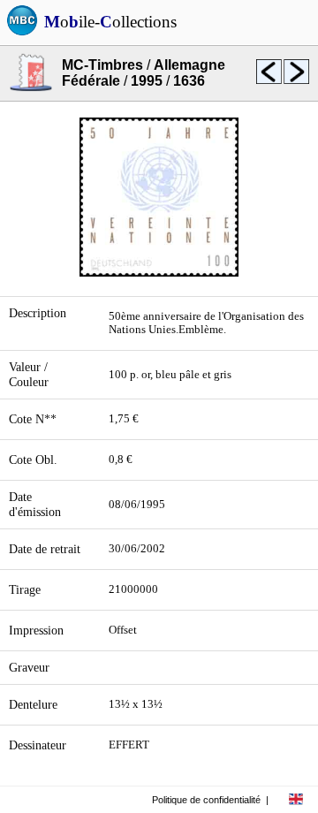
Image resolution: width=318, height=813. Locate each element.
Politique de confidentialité (206, 799)
